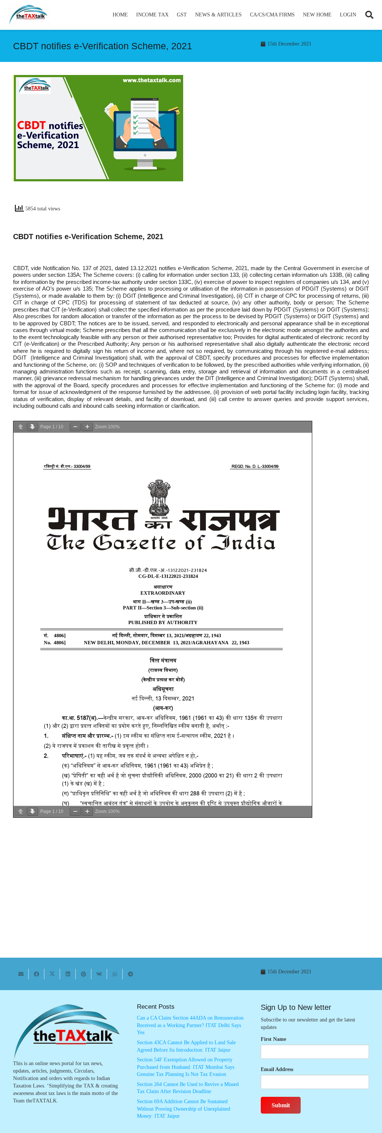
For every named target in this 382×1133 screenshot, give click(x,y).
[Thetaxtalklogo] (29, 15)
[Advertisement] (284, 142)
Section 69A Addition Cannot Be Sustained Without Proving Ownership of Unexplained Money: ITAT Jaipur (183, 1109)
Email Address (277, 1069)
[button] (172, 15)
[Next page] (32, 427)
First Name (273, 1039)
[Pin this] (83, 974)
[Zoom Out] (75, 427)
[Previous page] (20, 427)
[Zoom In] (87, 427)
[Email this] (21, 974)
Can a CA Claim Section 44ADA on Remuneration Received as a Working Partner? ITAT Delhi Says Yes (190, 1025)
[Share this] (36, 974)
